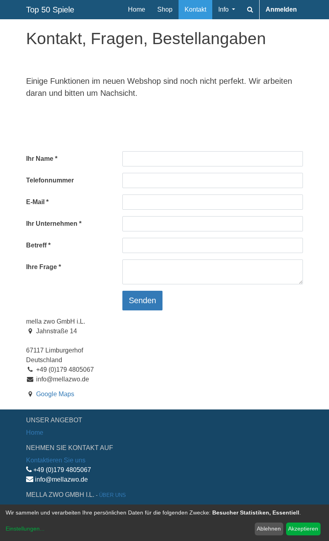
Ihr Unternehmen (51, 223)
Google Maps (55, 394)
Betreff (36, 245)
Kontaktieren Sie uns (55, 460)
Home (34, 432)
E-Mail (35, 202)
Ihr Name (39, 158)
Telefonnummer (50, 180)
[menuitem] (136, 9)
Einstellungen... (25, 528)
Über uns (112, 495)
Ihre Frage (41, 266)
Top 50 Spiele (50, 9)
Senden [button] (142, 300)
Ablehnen (269, 528)
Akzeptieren (303, 528)
